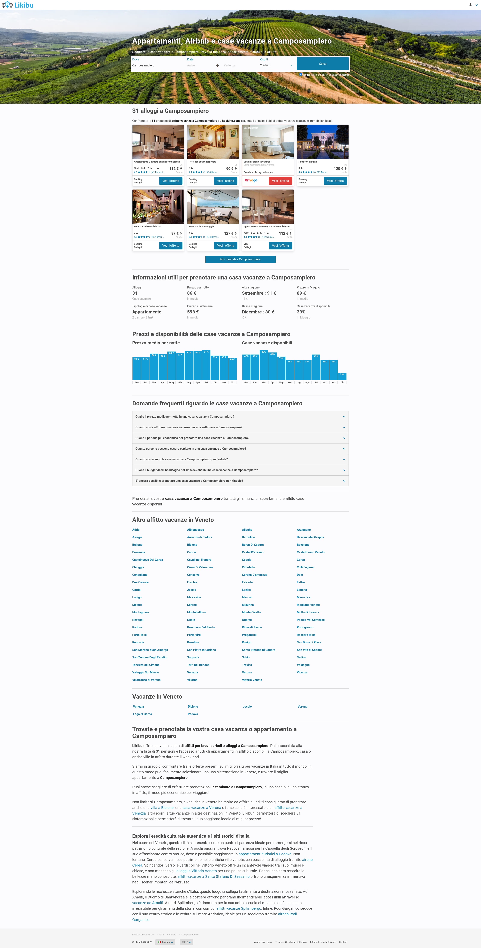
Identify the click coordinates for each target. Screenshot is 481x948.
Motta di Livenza (308, 612)
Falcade (247, 582)
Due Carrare (140, 582)
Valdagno (303, 665)
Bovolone (303, 545)
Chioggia (138, 567)
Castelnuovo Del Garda (147, 560)
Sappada (193, 657)
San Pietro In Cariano (201, 650)
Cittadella (248, 567)
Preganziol (249, 635)
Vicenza (302, 672)
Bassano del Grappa (310, 537)
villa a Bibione (162, 807)
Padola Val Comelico (311, 620)
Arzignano (304, 530)
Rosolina (193, 642)
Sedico (301, 657)
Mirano (192, 605)
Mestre (137, 605)
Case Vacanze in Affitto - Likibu (17, 4)
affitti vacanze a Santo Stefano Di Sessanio (214, 876)
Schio (246, 657)
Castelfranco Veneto (310, 552)
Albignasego (195, 530)
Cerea (301, 560)
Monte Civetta (251, 612)
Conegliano (139, 575)
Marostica (303, 597)
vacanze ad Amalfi (147, 903)
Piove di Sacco (252, 627)
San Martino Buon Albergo (150, 650)
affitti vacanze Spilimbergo (238, 908)
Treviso (247, 665)
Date (190, 59)
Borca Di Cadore (253, 545)
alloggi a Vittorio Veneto (196, 871)
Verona (247, 672)
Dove (135, 59)
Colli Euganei (305, 567)
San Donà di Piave (309, 642)
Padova (137, 627)
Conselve (193, 575)
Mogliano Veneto (308, 605)
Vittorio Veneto (252, 680)
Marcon (247, 597)
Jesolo (191, 590)
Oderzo (247, 620)
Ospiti (264, 59)
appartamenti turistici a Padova (265, 854)
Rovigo (246, 642)
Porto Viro (194, 635)
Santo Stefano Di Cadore (258, 650)
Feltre (301, 582)
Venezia (192, 672)
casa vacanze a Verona (201, 807)
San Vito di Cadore (309, 650)
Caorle (191, 552)
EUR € (185, 942)
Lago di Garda (142, 714)
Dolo (300, 575)
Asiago (137, 537)
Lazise (246, 590)
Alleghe (247, 530)
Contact (343, 942)
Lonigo (136, 597)
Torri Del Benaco (198, 665)
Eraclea (192, 582)
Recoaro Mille (306, 635)
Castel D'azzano (252, 552)
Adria (136, 530)
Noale (191, 620)
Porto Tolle (139, 635)
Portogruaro (305, 627)
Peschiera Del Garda (201, 627)
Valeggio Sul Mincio (145, 672)
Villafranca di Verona (146, 680)
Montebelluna (196, 612)
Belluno (137, 545)
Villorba (192, 680)
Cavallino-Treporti (199, 560)
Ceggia (246, 560)
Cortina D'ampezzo (254, 575)
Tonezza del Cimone (146, 665)
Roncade (138, 642)
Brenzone (138, 552)
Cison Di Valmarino (200, 567)
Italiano (166, 942)
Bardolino (248, 537)
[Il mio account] (474, 5)
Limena (302, 590)
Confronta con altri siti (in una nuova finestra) (325, 75)
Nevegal (137, 620)
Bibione (192, 545)
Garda (136, 590)
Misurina (248, 605)
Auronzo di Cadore (199, 537)
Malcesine (194, 597)
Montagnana (140, 612)
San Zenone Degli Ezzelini (149, 657)
